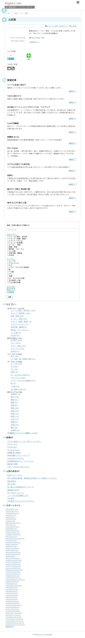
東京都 (74, 26)
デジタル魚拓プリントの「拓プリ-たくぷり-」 (24, 442)
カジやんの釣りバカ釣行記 (18, 164)
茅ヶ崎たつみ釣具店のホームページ (20, 487)
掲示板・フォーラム (16, 249)
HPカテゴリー (12, 235)
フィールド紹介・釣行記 (56, 26)
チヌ (10, 265)
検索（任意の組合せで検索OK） (19, 225)
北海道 (15, 394)
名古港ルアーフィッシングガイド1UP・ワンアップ (28, 107)
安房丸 (10, 175)
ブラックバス (14, 263)
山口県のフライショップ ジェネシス (20, 501)
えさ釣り (16, 340)
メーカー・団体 (15, 245)
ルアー (66, 26)
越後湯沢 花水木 (13, 490)
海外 (14, 428)
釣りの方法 (11, 288)
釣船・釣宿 (13, 247)
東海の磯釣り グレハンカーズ (18, 455)
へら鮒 (11, 272)
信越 (14, 402)
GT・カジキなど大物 (16, 278)
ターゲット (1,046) (21, 375)
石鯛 (10, 276)
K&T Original (12, 148)
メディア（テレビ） (16, 241)
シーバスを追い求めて (16, 85)
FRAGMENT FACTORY (15, 458)
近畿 (15, 411)
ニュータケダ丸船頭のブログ (18, 496)
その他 (11, 255)
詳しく (73, 91)
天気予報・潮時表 (15, 253)
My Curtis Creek (13, 450)
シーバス (12, 261)
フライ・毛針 (18, 346)
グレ (10, 274)
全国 (15, 425)
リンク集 (12, 251)
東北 (15, 397)
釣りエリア (11, 290)
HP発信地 (10, 292)
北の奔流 (10, 498)
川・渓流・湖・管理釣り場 (23, 359)
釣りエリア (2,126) (14, 411)
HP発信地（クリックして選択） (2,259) (22, 433)
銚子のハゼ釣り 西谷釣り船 (18, 189)
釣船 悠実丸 (11, 481)
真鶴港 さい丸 (13, 137)
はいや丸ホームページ (15, 493)
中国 (15, 414)
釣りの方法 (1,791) (16, 344)
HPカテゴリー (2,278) (21, 322)
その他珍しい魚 (15, 280)
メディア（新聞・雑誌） (18, 239)
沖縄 (14, 422)
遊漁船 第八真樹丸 (14, 453)
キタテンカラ (12, 444)
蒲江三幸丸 (11, 484)
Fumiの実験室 (13, 123)
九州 (15, 419)
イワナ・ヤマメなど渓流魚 (19, 267)
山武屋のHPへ (34, 42)
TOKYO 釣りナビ (14, 96)
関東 (70, 26)
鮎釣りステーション (14, 475)
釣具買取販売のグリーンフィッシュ (20, 461)
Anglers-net (13, 3)
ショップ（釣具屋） (16, 243)
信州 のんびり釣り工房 (16, 203)
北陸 (14, 405)
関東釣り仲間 (12, 464)
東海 (15, 408)
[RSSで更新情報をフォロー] (13, 68)
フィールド (11, 286)
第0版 (50, 634)
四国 (15, 416)
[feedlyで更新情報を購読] (9, 68)
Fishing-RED (12, 447)
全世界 (15, 430)
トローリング (17, 349)
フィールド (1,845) (21, 356)
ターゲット (11, 259)
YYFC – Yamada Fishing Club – (18, 467)
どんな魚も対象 (15, 282)
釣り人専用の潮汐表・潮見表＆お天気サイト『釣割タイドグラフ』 (32, 478)
